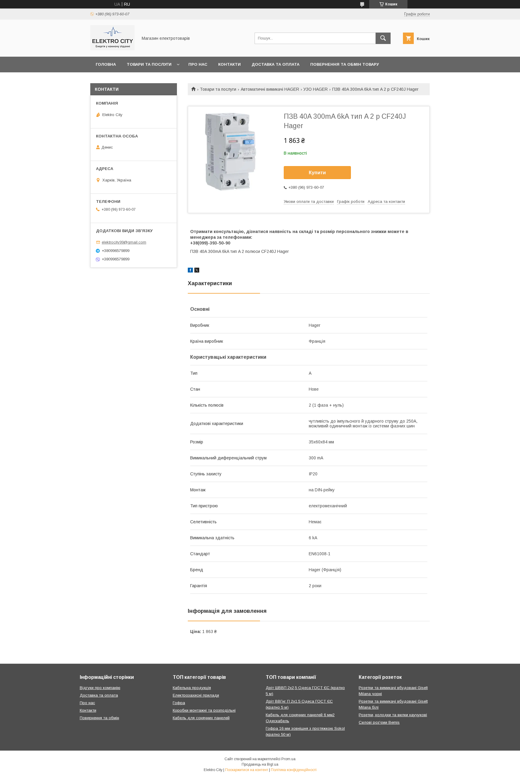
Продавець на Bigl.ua (260, 764)
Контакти (229, 64)
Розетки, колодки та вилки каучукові (393, 715)
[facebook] (190, 271)
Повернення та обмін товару (344, 64)
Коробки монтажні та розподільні (204, 710)
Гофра (179, 703)
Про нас (197, 64)
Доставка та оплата (275, 64)
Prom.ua (288, 759)
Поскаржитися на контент (246, 770)
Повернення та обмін (99, 718)
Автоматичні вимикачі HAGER (270, 89)
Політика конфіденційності (294, 770)
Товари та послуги (149, 64)
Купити (317, 172)
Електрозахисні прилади (196, 695)
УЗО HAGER (315, 89)
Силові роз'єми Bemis (379, 722)
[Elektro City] (112, 48)
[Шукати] (383, 38)
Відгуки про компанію (100, 687)
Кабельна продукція (192, 687)
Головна (106, 64)
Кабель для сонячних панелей (201, 718)
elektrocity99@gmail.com (124, 242)
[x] (196, 271)
